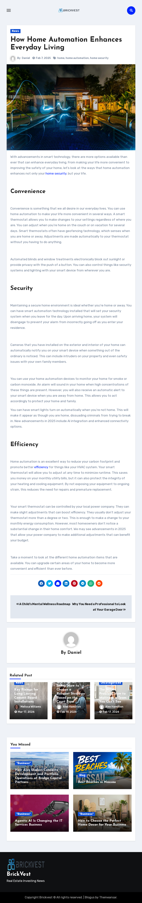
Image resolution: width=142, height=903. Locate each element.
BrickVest (19, 874)
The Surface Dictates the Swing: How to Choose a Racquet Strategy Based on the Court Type (71, 690)
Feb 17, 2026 (111, 711)
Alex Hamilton (72, 706)
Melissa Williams (31, 706)
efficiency (41, 467)
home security (99, 58)
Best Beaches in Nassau (97, 782)
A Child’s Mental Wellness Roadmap (44, 604)
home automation (77, 58)
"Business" (23, 763)
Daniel (26, 58)
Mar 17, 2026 (26, 711)
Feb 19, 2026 (68, 711)
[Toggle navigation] (9, 10)
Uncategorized (111, 682)
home (60, 58)
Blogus (89, 897)
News (15, 31)
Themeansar (107, 897)
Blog (82, 775)
